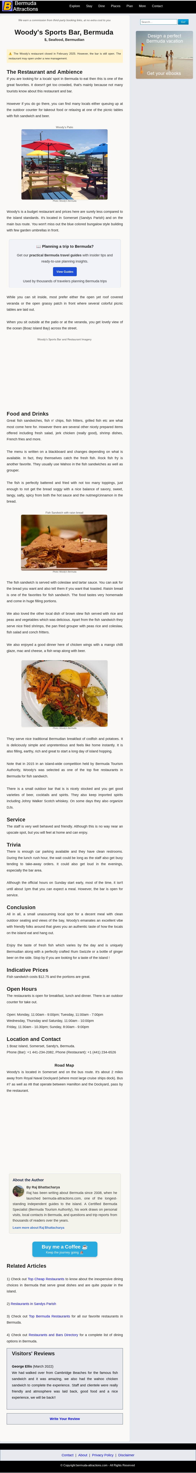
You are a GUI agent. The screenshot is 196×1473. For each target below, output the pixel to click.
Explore (74, 6)
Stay (89, 6)
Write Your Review (65, 1419)
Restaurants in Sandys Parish (33, 1304)
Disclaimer (126, 1455)
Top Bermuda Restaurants (49, 1316)
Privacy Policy (103, 1455)
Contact (157, 6)
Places (115, 6)
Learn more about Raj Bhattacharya (38, 1227)
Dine (101, 6)
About (82, 1455)
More (142, 6)
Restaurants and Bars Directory (53, 1335)
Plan (130, 6)
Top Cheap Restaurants (46, 1279)
